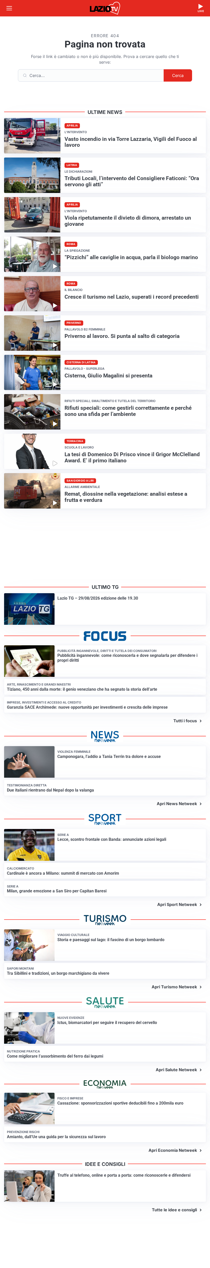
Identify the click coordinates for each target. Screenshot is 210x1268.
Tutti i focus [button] (185, 720)
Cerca (178, 75)
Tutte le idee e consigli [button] (174, 1209)
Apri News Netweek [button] (177, 803)
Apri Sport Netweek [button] (177, 904)
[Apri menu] (9, 8)
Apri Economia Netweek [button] (173, 1150)
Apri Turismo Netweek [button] (174, 986)
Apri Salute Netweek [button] (176, 1069)
